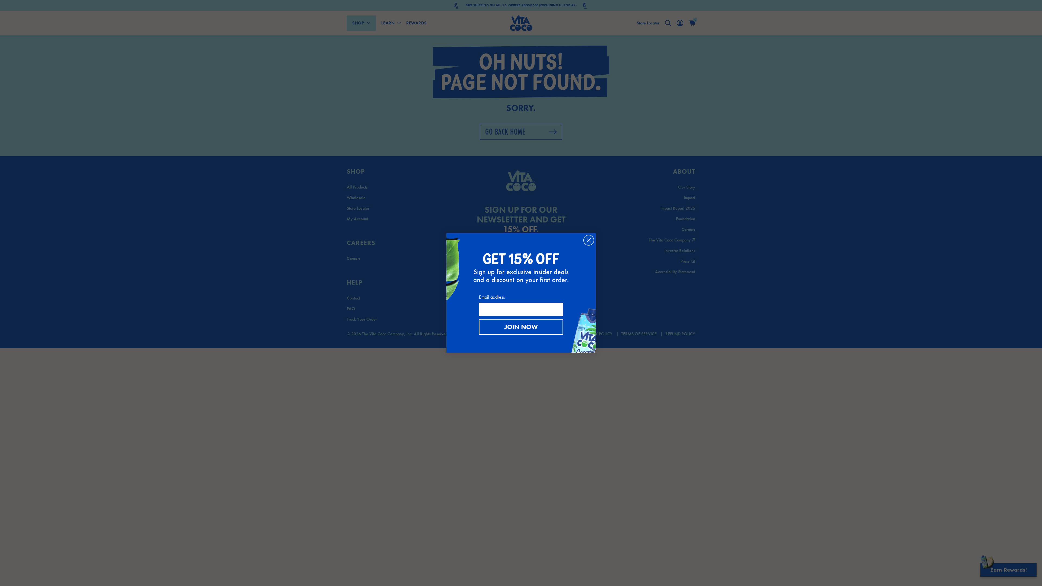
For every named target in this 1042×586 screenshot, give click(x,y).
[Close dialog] (588, 240)
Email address (492, 297)
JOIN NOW (521, 327)
